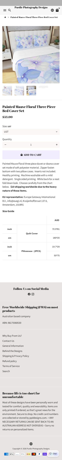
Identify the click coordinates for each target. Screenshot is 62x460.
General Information (13, 345)
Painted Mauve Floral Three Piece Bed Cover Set (34, 17)
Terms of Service (11, 366)
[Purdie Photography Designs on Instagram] (33, 294)
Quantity (7, 139)
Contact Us (8, 341)
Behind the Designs (12, 351)
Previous (5, 55)
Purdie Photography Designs (38, 448)
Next (57, 55)
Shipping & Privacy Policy (15, 356)
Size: (6, 126)
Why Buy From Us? (12, 335)
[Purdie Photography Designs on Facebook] (29, 294)
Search (6, 371)
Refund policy (9, 361)
